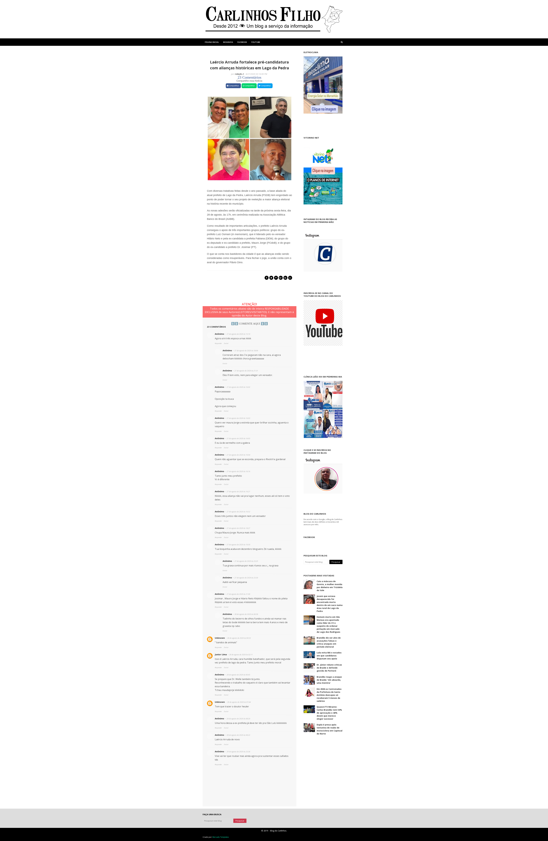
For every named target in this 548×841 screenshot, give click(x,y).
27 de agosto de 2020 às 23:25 (246, 561)
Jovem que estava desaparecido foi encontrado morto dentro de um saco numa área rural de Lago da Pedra (329, 603)
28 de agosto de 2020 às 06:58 (246, 614)
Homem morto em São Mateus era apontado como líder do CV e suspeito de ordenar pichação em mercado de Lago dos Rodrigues (328, 624)
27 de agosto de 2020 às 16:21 (238, 491)
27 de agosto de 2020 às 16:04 (238, 455)
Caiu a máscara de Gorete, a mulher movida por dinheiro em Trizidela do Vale (329, 586)
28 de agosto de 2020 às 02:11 (241, 654)
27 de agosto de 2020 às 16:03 (238, 418)
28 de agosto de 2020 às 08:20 (238, 718)
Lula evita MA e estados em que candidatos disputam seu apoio (329, 655)
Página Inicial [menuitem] (212, 42)
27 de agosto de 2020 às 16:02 (238, 387)
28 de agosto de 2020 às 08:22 (238, 735)
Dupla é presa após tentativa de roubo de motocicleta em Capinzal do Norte (329, 729)
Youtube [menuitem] (255, 42)
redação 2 (239, 74)
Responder (218, 343)
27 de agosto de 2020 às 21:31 (246, 370)
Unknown (220, 637)
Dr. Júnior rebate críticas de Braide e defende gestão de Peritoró (329, 667)
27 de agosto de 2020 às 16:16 (238, 471)
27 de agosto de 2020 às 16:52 (238, 511)
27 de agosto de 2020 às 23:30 (246, 578)
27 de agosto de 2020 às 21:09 (238, 594)
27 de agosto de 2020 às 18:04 (246, 350)
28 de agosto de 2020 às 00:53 (239, 638)
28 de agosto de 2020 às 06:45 (238, 675)
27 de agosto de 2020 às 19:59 (238, 544)
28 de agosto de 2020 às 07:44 (239, 702)
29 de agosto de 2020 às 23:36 (238, 751)
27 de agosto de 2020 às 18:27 (238, 528)
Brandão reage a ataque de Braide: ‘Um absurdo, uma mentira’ (329, 680)
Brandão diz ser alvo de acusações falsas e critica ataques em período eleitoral (329, 642)
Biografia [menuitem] (228, 42)
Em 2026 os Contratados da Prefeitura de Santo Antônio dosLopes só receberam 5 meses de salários (329, 695)
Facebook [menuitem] (242, 42)
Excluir (226, 343)
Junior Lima (221, 654)
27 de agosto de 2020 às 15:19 (238, 334)
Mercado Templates (220, 837)
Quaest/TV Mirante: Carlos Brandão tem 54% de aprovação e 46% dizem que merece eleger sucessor (329, 712)
